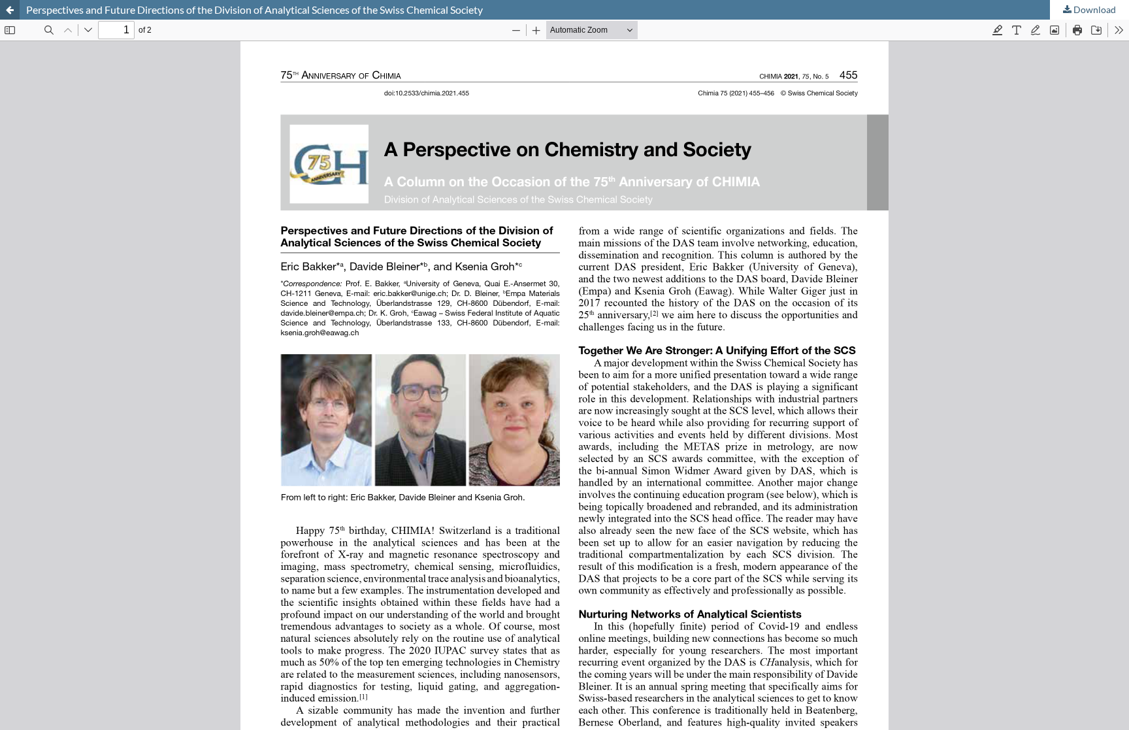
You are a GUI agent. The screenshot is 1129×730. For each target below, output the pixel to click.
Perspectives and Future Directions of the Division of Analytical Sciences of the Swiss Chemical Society (254, 9)
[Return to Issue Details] (10, 10)
